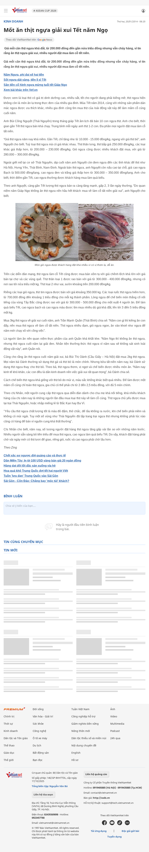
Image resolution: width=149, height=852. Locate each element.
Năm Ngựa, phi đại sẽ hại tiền (24, 74)
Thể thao (9, 745)
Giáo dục (9, 752)
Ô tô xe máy (40, 738)
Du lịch (37, 745)
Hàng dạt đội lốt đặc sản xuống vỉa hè (30, 465)
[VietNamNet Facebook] (104, 824)
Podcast (115, 731)
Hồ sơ (74, 760)
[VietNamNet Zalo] (127, 824)
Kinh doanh (13, 21)
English (75, 752)
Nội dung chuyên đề (83, 745)
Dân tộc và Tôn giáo (16, 738)
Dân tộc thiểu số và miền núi (88, 738)
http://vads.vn (101, 797)
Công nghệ (39, 731)
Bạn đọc (38, 760)
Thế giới (9, 760)
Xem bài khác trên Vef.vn (21, 89)
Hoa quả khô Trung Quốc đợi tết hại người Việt (36, 470)
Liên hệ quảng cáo (96, 774)
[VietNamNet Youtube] (112, 824)
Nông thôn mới (80, 731)
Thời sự (8, 723)
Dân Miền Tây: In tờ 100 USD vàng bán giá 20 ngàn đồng (42, 460)
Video (113, 716)
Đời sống (38, 709)
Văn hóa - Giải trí (43, 716)
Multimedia (117, 723)
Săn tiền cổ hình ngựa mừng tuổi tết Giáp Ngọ (35, 84)
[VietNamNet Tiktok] (119, 824)
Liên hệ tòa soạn (43, 794)
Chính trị (9, 716)
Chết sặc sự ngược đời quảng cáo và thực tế (35, 455)
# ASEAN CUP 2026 (44, 10)
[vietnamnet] (20, 13)
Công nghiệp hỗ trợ (83, 716)
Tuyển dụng (114, 836)
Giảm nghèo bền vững (85, 723)
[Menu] (6, 11)
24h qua (115, 738)
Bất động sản (41, 752)
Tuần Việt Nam (80, 709)
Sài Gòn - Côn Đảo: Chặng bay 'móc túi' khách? (36, 480)
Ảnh (112, 709)
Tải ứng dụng (98, 831)
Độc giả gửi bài (130, 831)
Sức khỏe (38, 723)
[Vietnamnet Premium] (14, 710)
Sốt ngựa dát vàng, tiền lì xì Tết (25, 79)
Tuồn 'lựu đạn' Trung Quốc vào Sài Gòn (31, 475)
